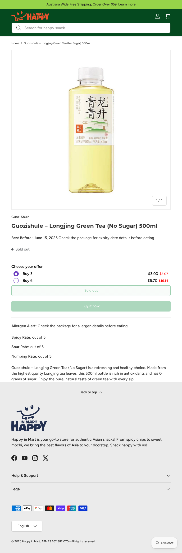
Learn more (127, 4)
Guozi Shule (20, 217)
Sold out (91, 290)
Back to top (89, 392)
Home (15, 43)
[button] (168, 16)
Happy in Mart (31, 541)
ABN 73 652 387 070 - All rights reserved (68, 541)
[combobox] (91, 28)
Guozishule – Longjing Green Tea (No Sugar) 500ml (57, 43)
